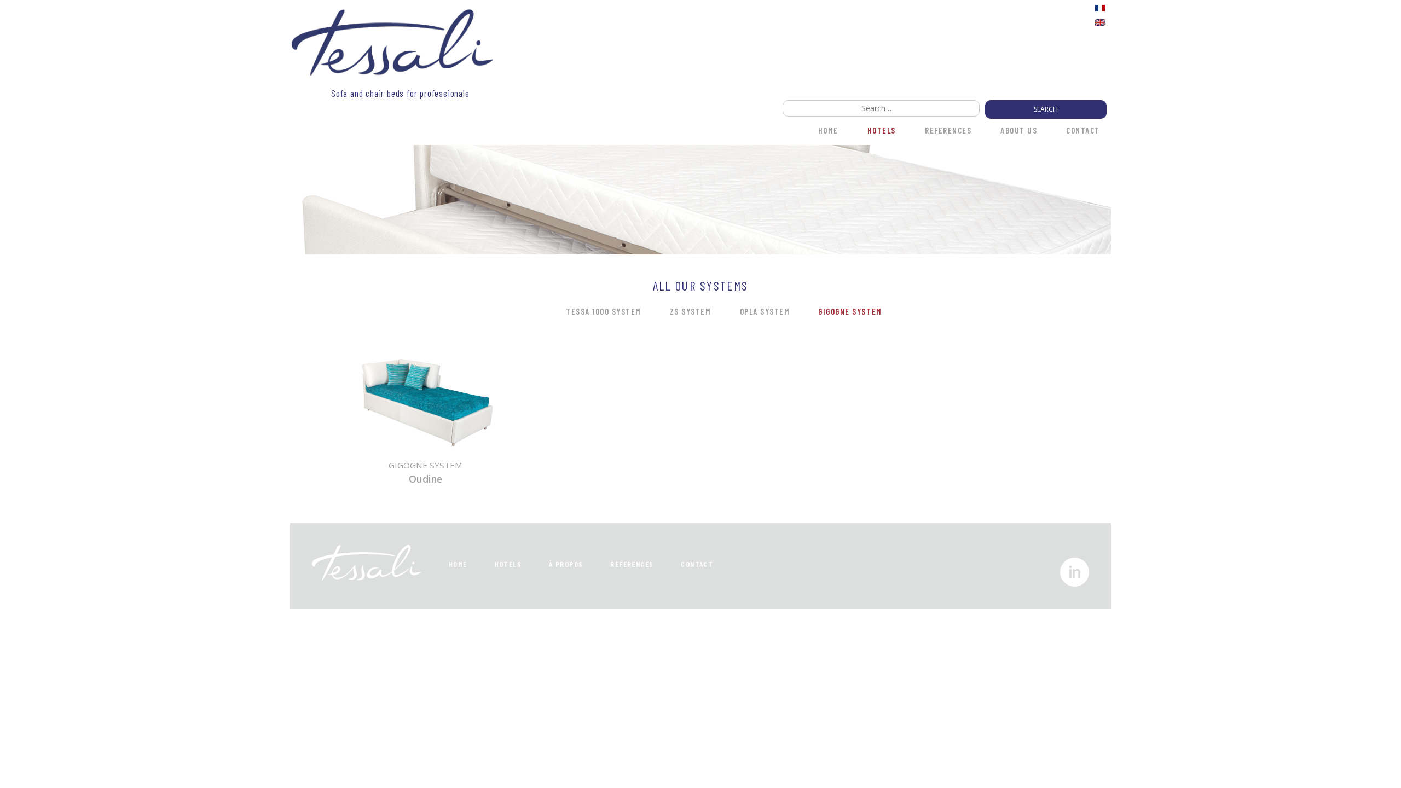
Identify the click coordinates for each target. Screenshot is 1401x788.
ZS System (690, 311)
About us (1018, 130)
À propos (566, 564)
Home (458, 564)
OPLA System (765, 311)
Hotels (881, 130)
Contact (1083, 130)
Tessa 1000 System (603, 311)
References (948, 130)
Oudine (425, 478)
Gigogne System (850, 311)
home (828, 130)
